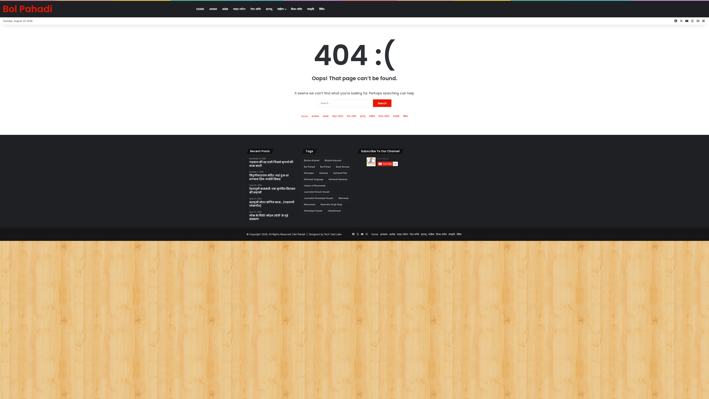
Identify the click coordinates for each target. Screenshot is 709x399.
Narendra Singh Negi (331, 204)
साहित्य (280, 9)
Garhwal (323, 173)
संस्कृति (310, 9)
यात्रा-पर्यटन (239, 9)
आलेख (225, 9)
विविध (321, 9)
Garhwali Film (340, 173)
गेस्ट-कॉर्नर (256, 9)
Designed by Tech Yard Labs (325, 234)
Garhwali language (313, 179)
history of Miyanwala (315, 185)
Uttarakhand (334, 210)
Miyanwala (309, 204)
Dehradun (309, 173)
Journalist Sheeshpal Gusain (318, 198)
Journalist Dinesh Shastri (317, 191)
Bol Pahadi (309, 166)
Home (200, 9)
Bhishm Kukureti (333, 160)
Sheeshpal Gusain (313, 210)
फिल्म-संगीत (296, 9)
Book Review (343, 166)
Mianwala (343, 198)
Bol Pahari (325, 166)
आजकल (213, 9)
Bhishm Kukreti (311, 160)
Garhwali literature (337, 179)
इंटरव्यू (269, 9)
